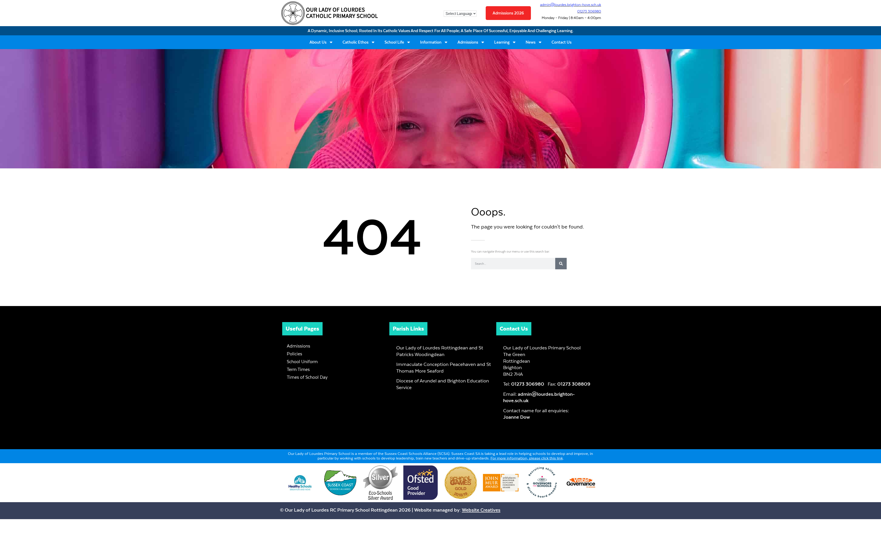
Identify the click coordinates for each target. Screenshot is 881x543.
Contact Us (562, 42)
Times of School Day (307, 377)
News (530, 42)
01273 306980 (589, 11)
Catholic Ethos (355, 42)
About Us (317, 42)
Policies (294, 353)
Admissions (467, 42)
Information (430, 42)
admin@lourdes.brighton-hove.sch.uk (570, 5)
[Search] (561, 263)
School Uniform (302, 361)
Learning (502, 42)
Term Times (298, 369)
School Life (394, 42)
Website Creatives (481, 510)
